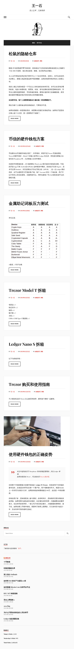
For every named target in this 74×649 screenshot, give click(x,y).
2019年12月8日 (25, 210)
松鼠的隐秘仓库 (23, 53)
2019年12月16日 (25, 146)
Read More (14, 118)
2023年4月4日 (24, 61)
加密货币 (36, 61)
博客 (41, 61)
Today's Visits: (8, 634)
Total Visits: (7, 642)
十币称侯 (7, 562)
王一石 (37, 5)
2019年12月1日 (25, 351)
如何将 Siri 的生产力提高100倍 (15, 581)
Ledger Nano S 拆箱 (26, 344)
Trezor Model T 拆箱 (27, 290)
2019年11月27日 (25, 391)
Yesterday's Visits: (10, 638)
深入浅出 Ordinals (10, 574)
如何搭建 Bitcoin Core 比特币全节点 (17, 587)
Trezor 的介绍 (44, 477)
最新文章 (7, 558)
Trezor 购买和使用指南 (29, 384)
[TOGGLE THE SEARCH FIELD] (69, 17)
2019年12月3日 (25, 297)
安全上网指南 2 (9, 600)
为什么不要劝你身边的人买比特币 (16, 612)
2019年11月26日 (25, 461)
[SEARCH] (67, 533)
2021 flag (7, 606)
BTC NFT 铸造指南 (11, 593)
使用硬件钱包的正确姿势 (30, 454)
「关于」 (19, 548)
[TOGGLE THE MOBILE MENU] (5, 17)
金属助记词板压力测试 (28, 203)
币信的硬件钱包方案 (26, 138)
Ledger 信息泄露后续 (11, 619)
